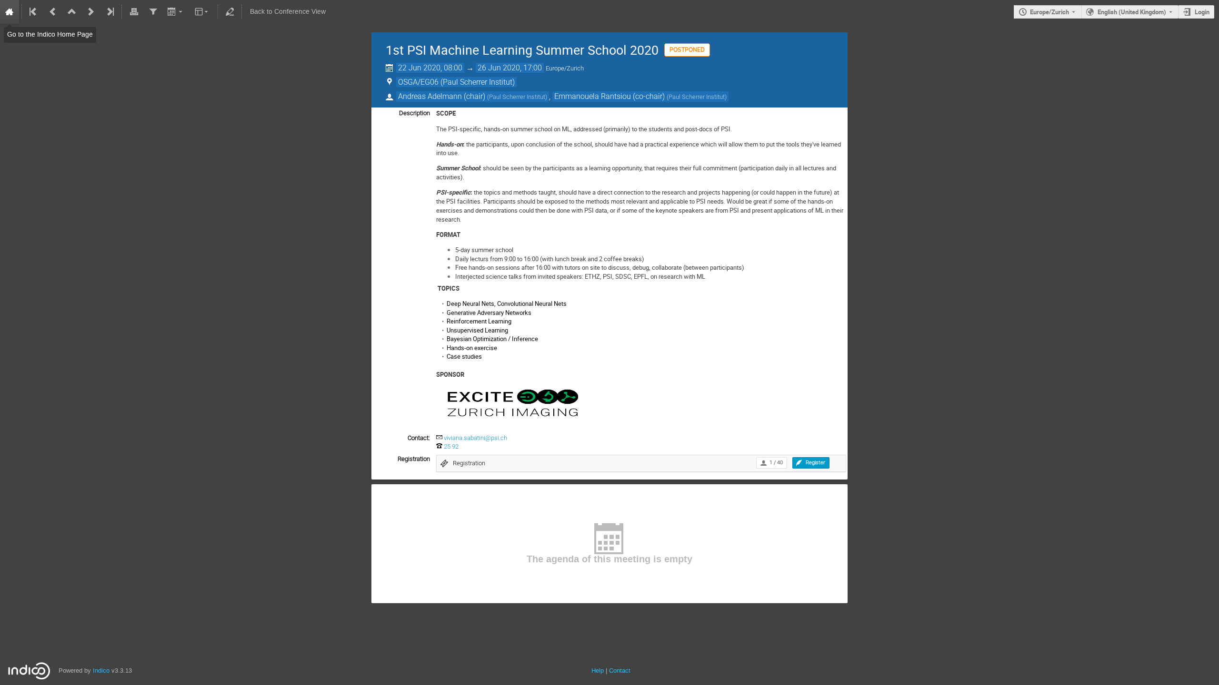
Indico (101, 670)
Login (1202, 12)
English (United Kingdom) (1132, 12)
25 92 (451, 446)
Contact (619, 670)
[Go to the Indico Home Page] (9, 12)
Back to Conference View (288, 11)
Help (597, 670)
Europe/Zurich (1049, 12)
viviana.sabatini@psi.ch (475, 437)
